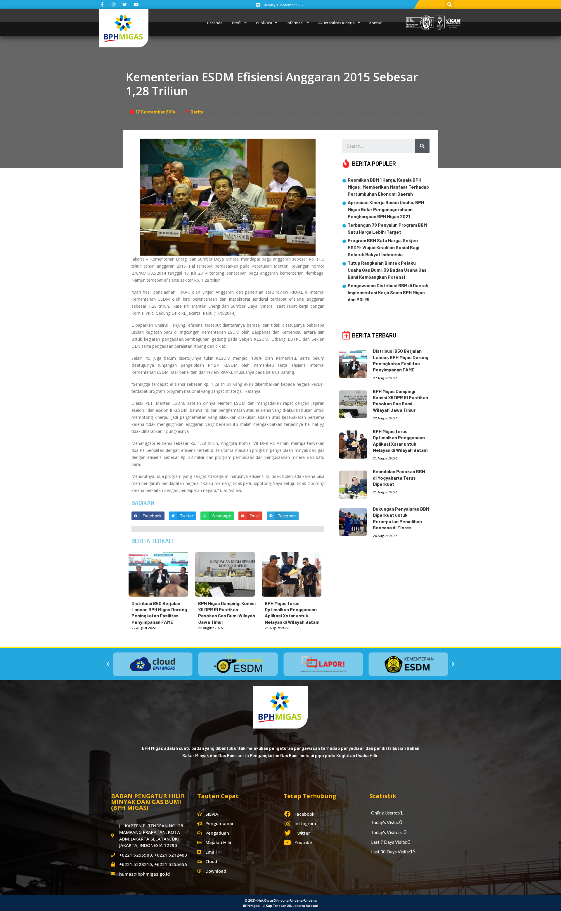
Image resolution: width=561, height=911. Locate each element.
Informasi (295, 22)
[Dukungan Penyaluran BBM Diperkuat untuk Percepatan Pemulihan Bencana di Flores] (356, 521)
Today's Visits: (385, 822)
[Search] (422, 146)
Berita (197, 111)
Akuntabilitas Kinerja (336, 22)
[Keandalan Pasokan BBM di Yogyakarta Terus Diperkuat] (356, 483)
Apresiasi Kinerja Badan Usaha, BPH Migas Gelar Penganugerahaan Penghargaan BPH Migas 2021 (386, 209)
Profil (236, 22)
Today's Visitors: (387, 832)
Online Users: (384, 812)
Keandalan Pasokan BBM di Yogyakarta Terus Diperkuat (399, 478)
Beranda (215, 22)
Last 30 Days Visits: (390, 851)
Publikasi (264, 22)
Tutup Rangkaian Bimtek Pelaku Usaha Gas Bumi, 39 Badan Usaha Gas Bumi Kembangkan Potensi (387, 270)
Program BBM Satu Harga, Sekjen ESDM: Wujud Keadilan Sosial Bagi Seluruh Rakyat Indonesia (383, 247)
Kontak (375, 22)
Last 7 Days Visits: (389, 842)
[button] (108, 664)
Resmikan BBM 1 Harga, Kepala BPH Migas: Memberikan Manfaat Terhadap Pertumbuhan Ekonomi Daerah (388, 187)
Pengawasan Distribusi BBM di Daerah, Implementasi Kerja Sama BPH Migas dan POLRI (389, 292)
